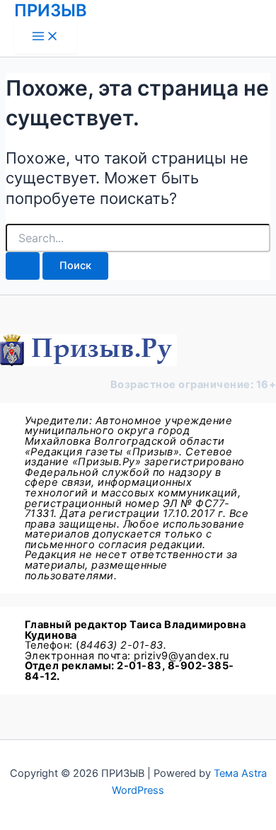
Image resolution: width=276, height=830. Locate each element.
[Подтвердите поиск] (23, 266)
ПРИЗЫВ (50, 10)
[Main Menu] (45, 37)
